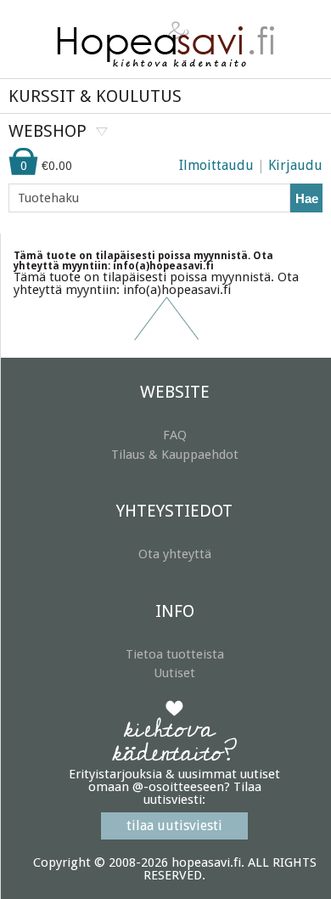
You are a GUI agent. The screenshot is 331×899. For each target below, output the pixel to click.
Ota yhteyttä (174, 554)
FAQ (175, 435)
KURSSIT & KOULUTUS (95, 96)
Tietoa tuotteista (175, 654)
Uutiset (174, 673)
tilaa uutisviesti (174, 825)
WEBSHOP (47, 131)
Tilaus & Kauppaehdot (174, 454)
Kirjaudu (295, 165)
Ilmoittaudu (216, 165)
